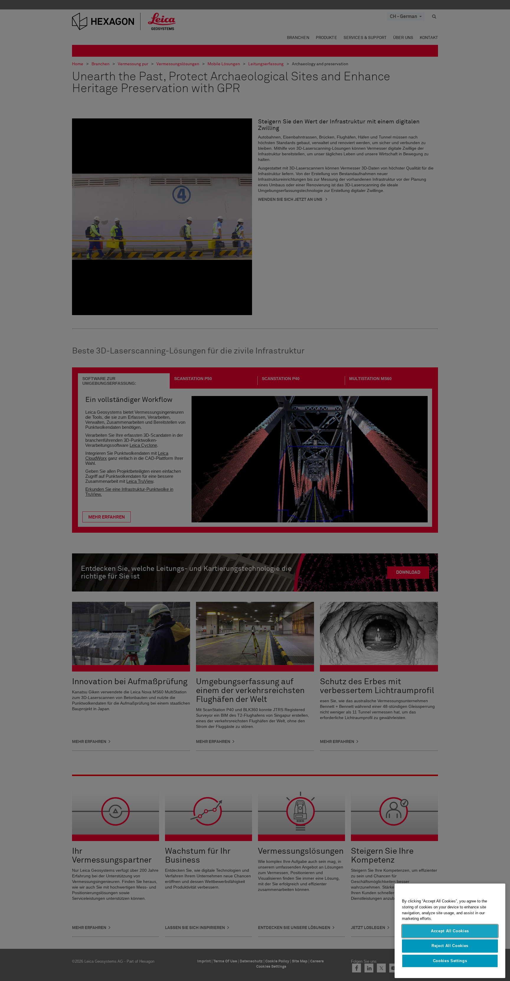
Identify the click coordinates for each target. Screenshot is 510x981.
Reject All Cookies (449, 945)
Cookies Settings (450, 961)
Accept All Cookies (450, 931)
